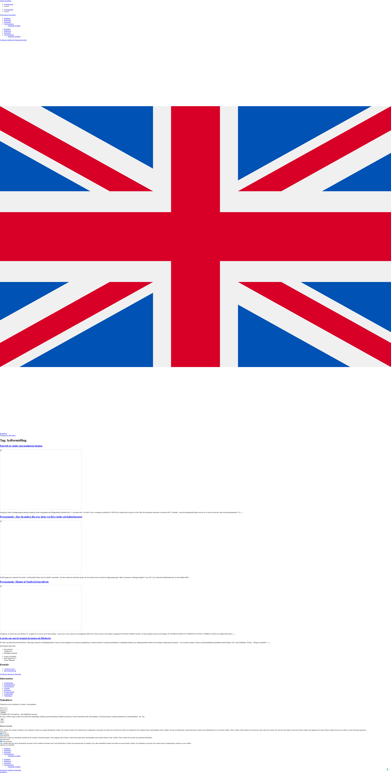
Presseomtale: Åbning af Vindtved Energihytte (24, 581)
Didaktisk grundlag (14, 26)
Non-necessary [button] (5, 739)
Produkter (7, 18)
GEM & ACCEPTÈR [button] (7, 745)
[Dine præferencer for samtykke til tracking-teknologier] (387, 769)
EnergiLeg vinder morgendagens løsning (21, 445)
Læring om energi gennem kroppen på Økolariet (25, 638)
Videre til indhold (5, 1)
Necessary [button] (3, 732)
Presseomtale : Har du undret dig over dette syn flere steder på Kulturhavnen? (41, 516)
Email (2, 710)
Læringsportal (8, 4)
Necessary (5, 734)
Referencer (7, 20)
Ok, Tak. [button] (142, 716)
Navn (2, 708)
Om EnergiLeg (9, 24)
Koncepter (7, 22)
